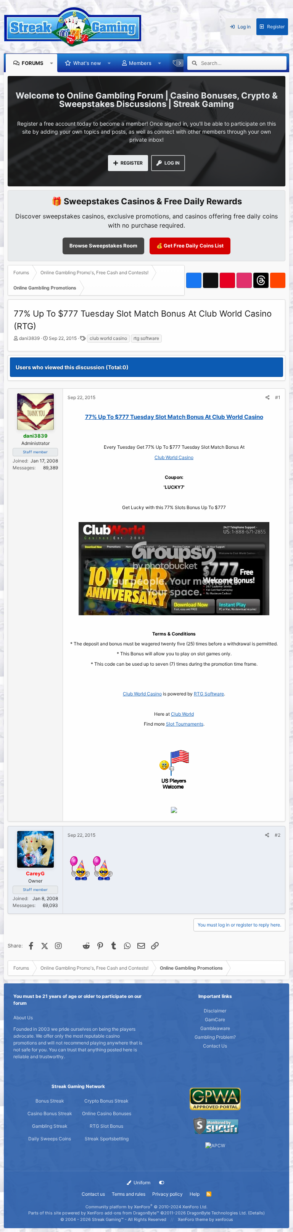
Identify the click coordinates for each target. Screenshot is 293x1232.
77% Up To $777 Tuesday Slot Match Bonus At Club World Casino (174, 416)
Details (256, 1213)
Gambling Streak (50, 1126)
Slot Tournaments (184, 724)
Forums (32, 63)
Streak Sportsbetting (107, 1138)
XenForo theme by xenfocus (205, 1219)
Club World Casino (174, 457)
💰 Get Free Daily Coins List (190, 246)
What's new (87, 63)
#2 (277, 835)
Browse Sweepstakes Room (103, 246)
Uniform (141, 1182)
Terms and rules (128, 1194)
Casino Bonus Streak (49, 1113)
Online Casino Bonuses (106, 1113)
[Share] (267, 397)
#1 (277, 397)
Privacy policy (167, 1194)
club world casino (108, 338)
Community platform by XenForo (146, 1206)
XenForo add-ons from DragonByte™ (123, 1213)
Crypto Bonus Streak (106, 1101)
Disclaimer (215, 1011)
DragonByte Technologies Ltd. (217, 1213)
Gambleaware (215, 1028)
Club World (182, 714)
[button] (51, 63)
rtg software (146, 338)
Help (195, 1194)
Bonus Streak (49, 1101)
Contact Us (215, 1046)
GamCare (215, 1019)
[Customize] (162, 1182)
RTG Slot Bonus (106, 1126)
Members (140, 63)
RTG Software (209, 694)
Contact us (93, 1194)
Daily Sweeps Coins (49, 1138)
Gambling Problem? (215, 1037)
